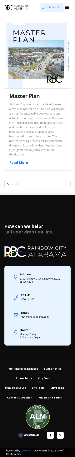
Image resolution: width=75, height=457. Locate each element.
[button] (67, 7)
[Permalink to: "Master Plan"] (37, 55)
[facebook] (50, 435)
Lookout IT (27, 450)
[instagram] (60, 435)
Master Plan (24, 96)
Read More (18, 162)
